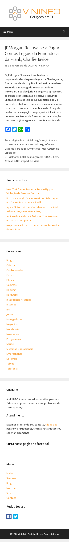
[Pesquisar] (64, 32)
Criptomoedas (14, 270)
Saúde (10, 344)
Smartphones (14, 354)
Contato (11, 498)
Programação (14, 339)
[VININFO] (34, 13)
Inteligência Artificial (20, 140)
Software (51, 140)
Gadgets (11, 285)
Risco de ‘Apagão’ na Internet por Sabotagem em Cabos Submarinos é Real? (32, 200)
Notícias (11, 488)
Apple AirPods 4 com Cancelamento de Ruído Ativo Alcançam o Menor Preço (32, 209)
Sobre (9, 493)
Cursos (10, 275)
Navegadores (14, 319)
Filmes (10, 280)
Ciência (10, 265)
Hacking (11, 290)
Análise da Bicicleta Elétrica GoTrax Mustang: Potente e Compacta (32, 218)
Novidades (12, 334)
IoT (8, 309)
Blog (9, 260)
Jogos (9, 314)
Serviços (11, 478)
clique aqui (51, 424)
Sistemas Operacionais (19, 349)
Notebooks (12, 329)
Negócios (39, 140)
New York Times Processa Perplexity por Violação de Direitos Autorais (29, 191)
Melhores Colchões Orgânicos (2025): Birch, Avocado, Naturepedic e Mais (32, 159)
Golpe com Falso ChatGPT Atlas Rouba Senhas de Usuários (33, 227)
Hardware (12, 295)
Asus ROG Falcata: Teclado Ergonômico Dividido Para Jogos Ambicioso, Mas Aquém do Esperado (32, 148)
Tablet (10, 363)
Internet (11, 304)
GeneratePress (51, 534)
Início (9, 473)
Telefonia (12, 368)
